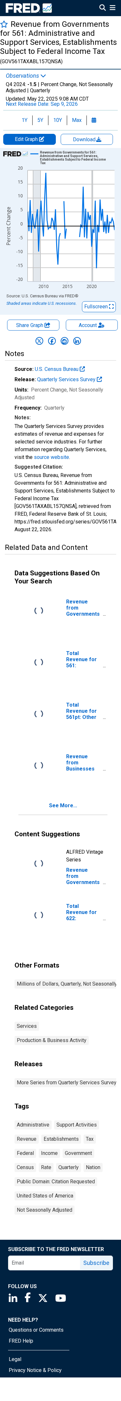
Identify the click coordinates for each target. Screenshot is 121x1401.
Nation (93, 1167)
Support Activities (76, 1125)
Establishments (61, 1139)
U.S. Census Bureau (57, 369)
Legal (15, 1359)
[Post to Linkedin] (77, 341)
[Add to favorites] (4, 24)
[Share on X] (39, 341)
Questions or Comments (36, 1330)
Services (27, 1026)
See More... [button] (63, 805)
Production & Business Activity (51, 1040)
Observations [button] (23, 76)
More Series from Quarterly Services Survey (66, 1082)
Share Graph (30, 325)
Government (78, 1153)
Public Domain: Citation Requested (56, 1181)
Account (88, 325)
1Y (24, 120)
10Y (57, 120)
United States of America (45, 1196)
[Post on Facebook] (52, 341)
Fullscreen (96, 306)
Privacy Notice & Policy (35, 1370)
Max (77, 120)
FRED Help (21, 1341)
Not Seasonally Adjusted (44, 1210)
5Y (40, 120)
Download (85, 139)
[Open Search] (102, 8)
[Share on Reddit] (64, 341)
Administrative (33, 1125)
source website (51, 457)
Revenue (26, 1139)
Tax (90, 1139)
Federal (25, 1153)
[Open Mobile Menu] (112, 8)
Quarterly (68, 1167)
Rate (46, 1167)
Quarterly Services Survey (67, 379)
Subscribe (96, 1262)
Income (49, 1153)
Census (25, 1167)
